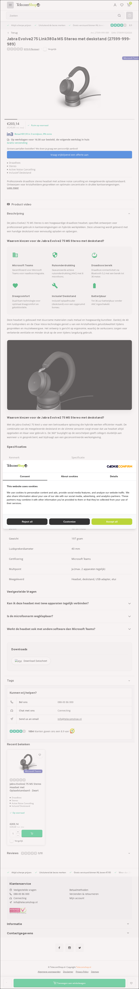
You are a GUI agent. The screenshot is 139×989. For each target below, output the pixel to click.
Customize (69, 521)
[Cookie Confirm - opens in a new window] (119, 466)
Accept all (112, 521)
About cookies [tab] (69, 476)
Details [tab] (114, 476)
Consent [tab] (25, 476)
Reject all (27, 521)
